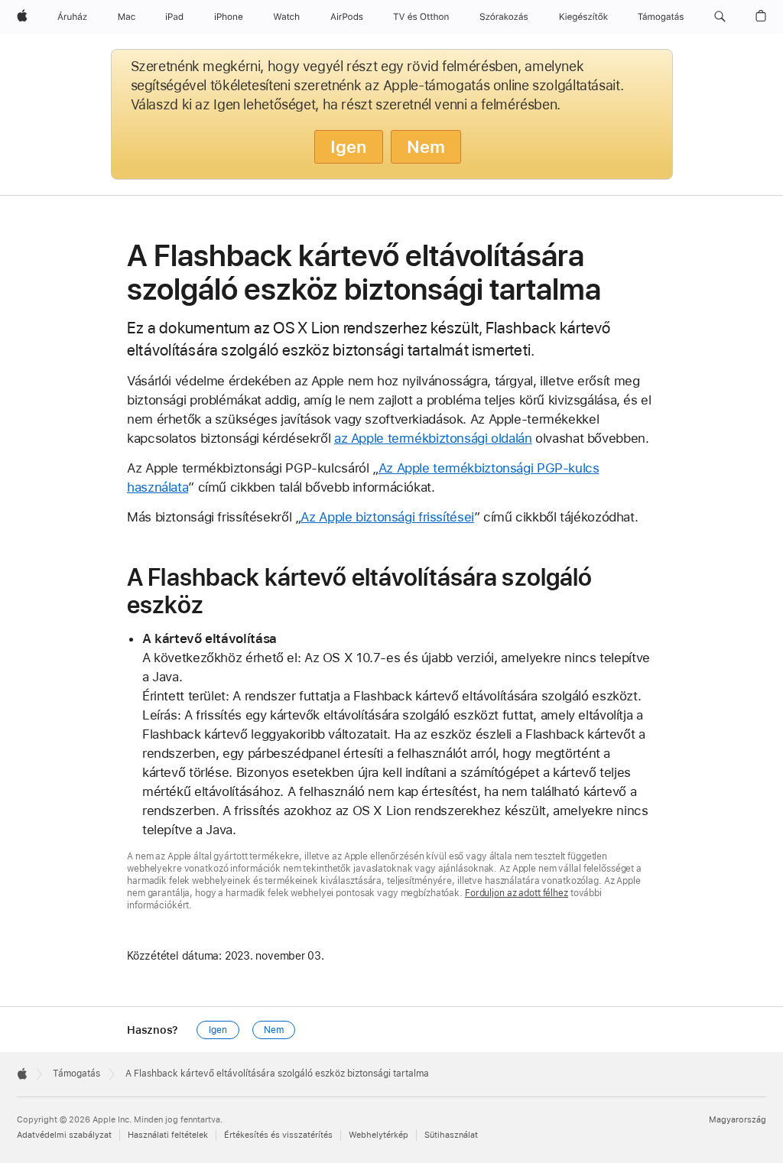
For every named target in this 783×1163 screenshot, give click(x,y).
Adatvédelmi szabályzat (64, 1135)
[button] (720, 17)
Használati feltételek (168, 1135)
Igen (348, 147)
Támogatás (76, 1073)
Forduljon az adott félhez (516, 893)
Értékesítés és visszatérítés (278, 1135)
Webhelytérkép (378, 1135)
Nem (426, 147)
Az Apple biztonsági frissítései (387, 517)
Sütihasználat (451, 1135)
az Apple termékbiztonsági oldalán (433, 438)
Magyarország (737, 1120)
